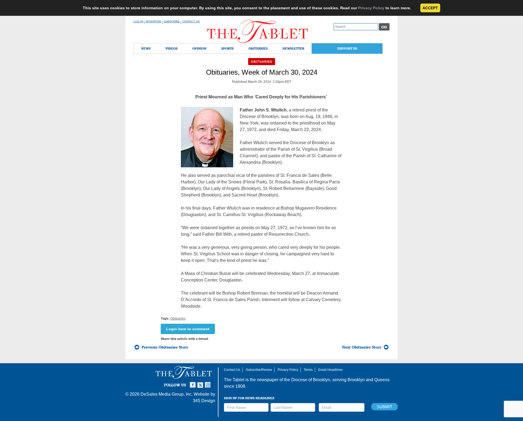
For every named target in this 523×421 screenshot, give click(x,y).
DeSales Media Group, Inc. (167, 394)
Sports (227, 48)
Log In (138, 21)
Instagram (208, 382)
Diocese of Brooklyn (310, 379)
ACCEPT (430, 8)
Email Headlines (330, 370)
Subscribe (172, 21)
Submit (384, 406)
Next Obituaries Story (361, 347)
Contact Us (191, 21)
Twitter (201, 382)
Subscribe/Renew (259, 370)
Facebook (193, 382)
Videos (171, 48)
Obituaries (258, 48)
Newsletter (293, 48)
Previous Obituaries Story (165, 347)
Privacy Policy (371, 8)
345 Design (204, 400)
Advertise (153, 21)
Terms (308, 370)
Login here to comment (187, 329)
